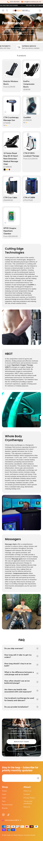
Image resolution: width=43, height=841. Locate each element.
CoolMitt (27, 117)
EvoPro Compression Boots (28, 84)
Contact (27, 794)
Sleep (4, 791)
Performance (7, 805)
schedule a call (21, 749)
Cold (4, 798)
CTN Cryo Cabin (10, 197)
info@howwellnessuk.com (32, 2)
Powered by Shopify (29, 835)
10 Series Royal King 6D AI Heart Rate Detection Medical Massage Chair (11, 158)
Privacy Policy (29, 798)
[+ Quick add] (5, 76)
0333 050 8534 (15, 2)
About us (27, 791)
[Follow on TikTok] (8, 814)
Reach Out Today (21, 741)
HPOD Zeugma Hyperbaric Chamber (10, 231)
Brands (5, 808)
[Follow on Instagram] (3, 814)
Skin (3, 801)
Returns (27, 807)
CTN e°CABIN (29, 197)
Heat (4, 794)
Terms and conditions (28, 802)
